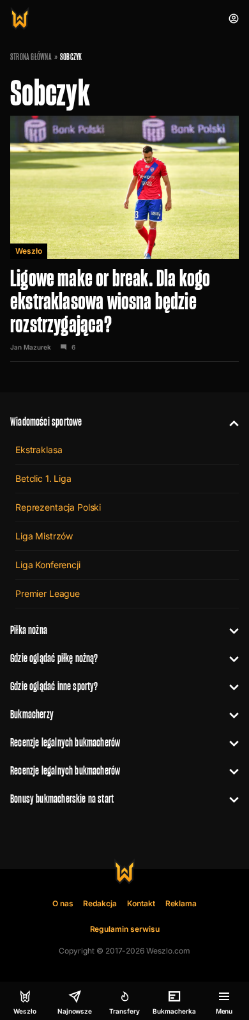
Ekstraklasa (38, 449)
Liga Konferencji (47, 564)
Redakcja (100, 903)
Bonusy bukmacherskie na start (62, 798)
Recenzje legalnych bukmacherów (65, 742)
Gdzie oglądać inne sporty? (54, 686)
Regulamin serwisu (125, 929)
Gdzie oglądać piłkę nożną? (54, 658)
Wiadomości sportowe (46, 421)
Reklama (181, 903)
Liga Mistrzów (44, 535)
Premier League (47, 593)
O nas (62, 903)
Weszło (28, 251)
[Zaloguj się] (234, 18)
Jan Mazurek (30, 347)
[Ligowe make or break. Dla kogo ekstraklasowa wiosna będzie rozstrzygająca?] (124, 239)
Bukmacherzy (32, 714)
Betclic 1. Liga (43, 478)
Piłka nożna (28, 629)
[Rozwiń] (229, 421)
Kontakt (141, 903)
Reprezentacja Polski (58, 507)
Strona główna (31, 57)
